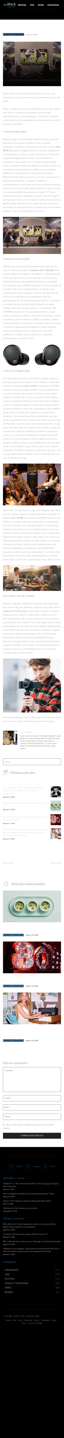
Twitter (52, 1166)
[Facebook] (11, 1166)
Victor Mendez (26, 732)
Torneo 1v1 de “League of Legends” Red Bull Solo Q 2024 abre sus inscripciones (16, 869)
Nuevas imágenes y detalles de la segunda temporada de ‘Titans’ (29, 1194)
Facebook (19, 1166)
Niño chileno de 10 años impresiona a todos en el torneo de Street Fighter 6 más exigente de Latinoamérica (23, 791)
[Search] (58, 761)
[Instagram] (28, 1166)
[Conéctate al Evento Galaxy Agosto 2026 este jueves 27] (56, 805)
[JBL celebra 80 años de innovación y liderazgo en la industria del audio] (56, 819)
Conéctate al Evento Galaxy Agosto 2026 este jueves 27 (25, 1234)
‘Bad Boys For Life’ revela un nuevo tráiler (20, 1208)
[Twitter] (45, 1166)
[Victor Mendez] (10, 740)
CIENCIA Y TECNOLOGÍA (13, 34)
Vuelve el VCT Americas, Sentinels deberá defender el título (27, 1201)
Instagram (36, 1166)
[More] (47, 82)
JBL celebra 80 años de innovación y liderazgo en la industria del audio (32, 1241)
